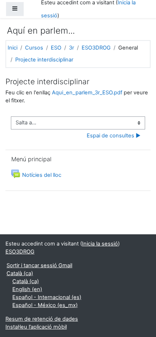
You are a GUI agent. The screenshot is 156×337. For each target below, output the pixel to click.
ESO (56, 47)
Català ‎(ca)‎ (20, 273)
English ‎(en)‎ (27, 289)
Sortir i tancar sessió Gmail (39, 265)
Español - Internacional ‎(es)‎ (46, 297)
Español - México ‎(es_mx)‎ (45, 305)
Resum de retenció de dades (41, 319)
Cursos (34, 47)
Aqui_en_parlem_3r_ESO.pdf (87, 92)
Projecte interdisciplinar (44, 59)
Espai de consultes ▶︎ (113, 135)
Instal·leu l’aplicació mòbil (36, 327)
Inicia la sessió (100, 243)
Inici (12, 47)
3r (71, 47)
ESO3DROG (96, 47)
